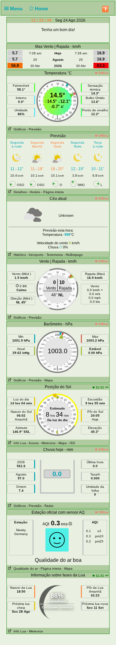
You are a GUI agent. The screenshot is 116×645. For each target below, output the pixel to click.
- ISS (71, 443)
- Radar (48, 506)
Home (42, 8)
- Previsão (34, 129)
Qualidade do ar (25, 568)
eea (65, 524)
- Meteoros (47, 443)
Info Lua (19, 443)
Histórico (19, 255)
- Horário (34, 192)
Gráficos (19, 129)
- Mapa (48, 380)
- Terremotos (53, 255)
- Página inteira (52, 192)
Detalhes (19, 192)
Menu (17, 8)
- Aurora (33, 443)
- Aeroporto (35, 255)
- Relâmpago (73, 255)
